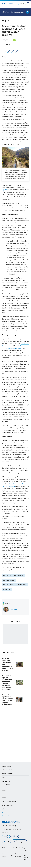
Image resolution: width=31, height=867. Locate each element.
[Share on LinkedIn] (16, 51)
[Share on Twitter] (12, 51)
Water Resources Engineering (14, 584)
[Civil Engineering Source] (5, 12)
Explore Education (7, 773)
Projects (6, 589)
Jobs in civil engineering (9, 801)
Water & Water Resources (13, 575)
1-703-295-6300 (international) (11, 829)
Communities (6, 781)
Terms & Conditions (18, 855)
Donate (4, 790)
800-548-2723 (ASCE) (9, 826)
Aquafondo (5, 190)
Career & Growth (7, 766)
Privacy (11, 855)
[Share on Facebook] (8, 51)
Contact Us (5, 832)
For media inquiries (7, 805)
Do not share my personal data (26, 855)
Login (22, 3)
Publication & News (8, 770)
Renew (4, 797)
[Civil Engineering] (17, 12)
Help (3, 809)
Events (4, 777)
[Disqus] (15, 734)
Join (3, 794)
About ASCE (6, 785)
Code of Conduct (4, 855)
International (9, 580)
